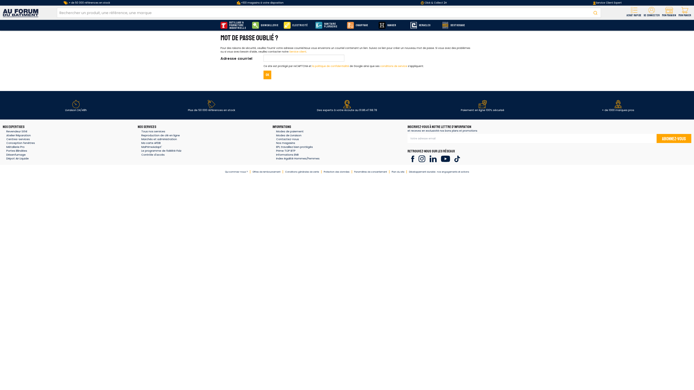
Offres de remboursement (266, 171)
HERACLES (424, 25)
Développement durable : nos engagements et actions (439, 171)
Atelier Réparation (18, 135)
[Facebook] (412, 159)
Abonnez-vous (674, 139)
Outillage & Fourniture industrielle (237, 25)
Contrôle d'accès (153, 155)
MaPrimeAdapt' (151, 147)
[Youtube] (445, 159)
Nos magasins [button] (285, 143)
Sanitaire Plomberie (330, 25)
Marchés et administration (159, 139)
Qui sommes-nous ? (236, 171)
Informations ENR (287, 155)
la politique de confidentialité (330, 66)
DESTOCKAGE (458, 25)
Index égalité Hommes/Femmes (298, 158)
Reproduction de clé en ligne (160, 135)
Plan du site (398, 171)
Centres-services (18, 139)
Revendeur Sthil (16, 131)
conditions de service (393, 66)
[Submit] (595, 13)
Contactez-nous (287, 139)
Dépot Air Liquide (17, 158)
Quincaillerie (270, 25)
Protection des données (337, 171)
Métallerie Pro (15, 147)
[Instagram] (422, 159)
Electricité (300, 25)
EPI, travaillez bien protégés (294, 147)
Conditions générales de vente (302, 171)
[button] (652, 13)
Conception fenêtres (20, 143)
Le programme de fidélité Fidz (161, 151)
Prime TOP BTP (285, 151)
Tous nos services (153, 131)
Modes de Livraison (288, 135)
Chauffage (362, 25)
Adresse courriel (236, 58)
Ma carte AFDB (151, 143)
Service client (297, 51)
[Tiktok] (457, 159)
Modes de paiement (290, 131)
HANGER (391, 25)
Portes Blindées (16, 151)
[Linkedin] (433, 159)
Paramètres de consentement (370, 171)
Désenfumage (16, 155)
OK (267, 75)
